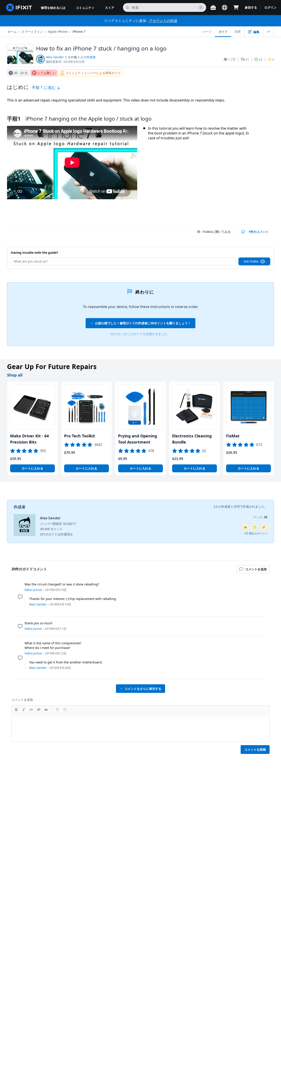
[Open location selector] (224, 7)
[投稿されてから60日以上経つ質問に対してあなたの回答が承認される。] (254, 527)
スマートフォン (32, 31)
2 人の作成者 (87, 57)
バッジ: (260, 517)
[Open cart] (236, 7)
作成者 (19, 506)
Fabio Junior (33, 590)
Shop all (14, 375)
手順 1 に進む (44, 87)
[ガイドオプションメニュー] (268, 31)
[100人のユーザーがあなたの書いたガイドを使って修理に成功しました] (263, 527)
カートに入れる (32, 468)
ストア (109, 7)
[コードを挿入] (31, 709)
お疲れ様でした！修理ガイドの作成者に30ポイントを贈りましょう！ (143, 323)
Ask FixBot (251, 261)
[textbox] (140, 728)
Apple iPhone (58, 31)
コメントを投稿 (255, 749)
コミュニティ (85, 7)
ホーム (12, 31)
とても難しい (46, 73)
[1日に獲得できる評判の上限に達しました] (245, 527)
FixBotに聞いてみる (217, 232)
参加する (251, 7)
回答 (238, 31)
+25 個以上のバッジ (255, 533)
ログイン (270, 7)
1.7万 (232, 59)
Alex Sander (55, 57)
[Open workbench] (213, 7)
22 (260, 59)
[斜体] (23, 709)
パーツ (206, 31)
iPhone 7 (78, 31)
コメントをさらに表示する (142, 688)
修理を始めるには (53, 7)
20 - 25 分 (21, 73)
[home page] (19, 7)
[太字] (16, 709)
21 (247, 59)
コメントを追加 (254, 250)
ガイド (223, 31)
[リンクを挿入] (38, 709)
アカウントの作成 (163, 20)
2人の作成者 (222, 506)
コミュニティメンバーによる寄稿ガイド (93, 73)
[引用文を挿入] (46, 709)
